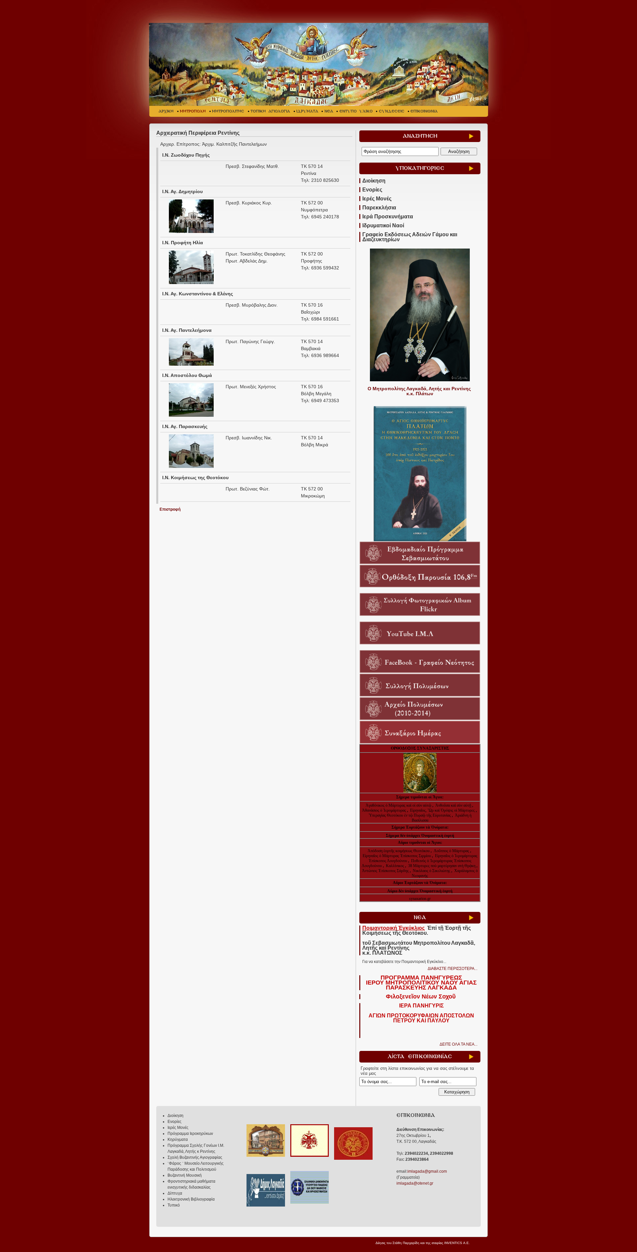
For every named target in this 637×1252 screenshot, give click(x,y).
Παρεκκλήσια (379, 207)
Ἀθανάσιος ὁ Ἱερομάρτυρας (384, 810)
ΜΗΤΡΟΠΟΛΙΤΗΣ (228, 111)
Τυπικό (174, 1205)
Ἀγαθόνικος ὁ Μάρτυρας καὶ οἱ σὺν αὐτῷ (398, 805)
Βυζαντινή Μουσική (185, 1175)
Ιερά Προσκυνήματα (387, 216)
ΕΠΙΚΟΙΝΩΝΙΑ (424, 111)
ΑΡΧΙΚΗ (166, 111)
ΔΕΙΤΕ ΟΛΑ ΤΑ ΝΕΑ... (458, 1044)
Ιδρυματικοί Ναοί (383, 225)
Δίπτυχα (175, 1193)
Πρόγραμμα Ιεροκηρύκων (190, 1133)
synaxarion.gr (420, 898)
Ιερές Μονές (376, 198)
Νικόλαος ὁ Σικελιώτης (431, 870)
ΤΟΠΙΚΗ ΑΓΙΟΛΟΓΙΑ (270, 111)
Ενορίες (372, 189)
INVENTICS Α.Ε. (457, 1243)
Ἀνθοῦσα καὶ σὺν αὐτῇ (453, 805)
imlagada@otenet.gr (414, 1183)
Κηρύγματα (178, 1139)
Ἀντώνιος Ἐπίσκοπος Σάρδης (385, 870)
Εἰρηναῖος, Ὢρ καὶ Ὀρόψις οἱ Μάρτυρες (443, 810)
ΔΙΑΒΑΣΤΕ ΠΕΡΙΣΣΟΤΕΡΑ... (452, 968)
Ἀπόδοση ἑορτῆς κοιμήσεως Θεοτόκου (399, 850)
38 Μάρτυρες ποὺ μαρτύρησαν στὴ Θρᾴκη (441, 865)
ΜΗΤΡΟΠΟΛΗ (193, 111)
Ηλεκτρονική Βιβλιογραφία (191, 1199)
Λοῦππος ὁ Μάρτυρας (452, 850)
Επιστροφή (170, 509)
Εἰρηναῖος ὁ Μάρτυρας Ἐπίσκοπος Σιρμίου (397, 855)
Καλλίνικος (395, 865)
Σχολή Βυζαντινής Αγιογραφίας (195, 1157)
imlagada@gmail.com (427, 1171)
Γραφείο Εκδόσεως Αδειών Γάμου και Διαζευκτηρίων (409, 237)
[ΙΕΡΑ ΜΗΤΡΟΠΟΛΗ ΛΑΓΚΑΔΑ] (319, 64)
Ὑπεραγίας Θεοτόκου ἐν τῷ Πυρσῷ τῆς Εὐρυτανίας (410, 815)
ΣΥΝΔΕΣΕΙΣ (391, 111)
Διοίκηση (374, 181)
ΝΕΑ (328, 111)
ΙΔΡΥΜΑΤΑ (307, 111)
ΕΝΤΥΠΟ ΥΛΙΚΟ (356, 111)
